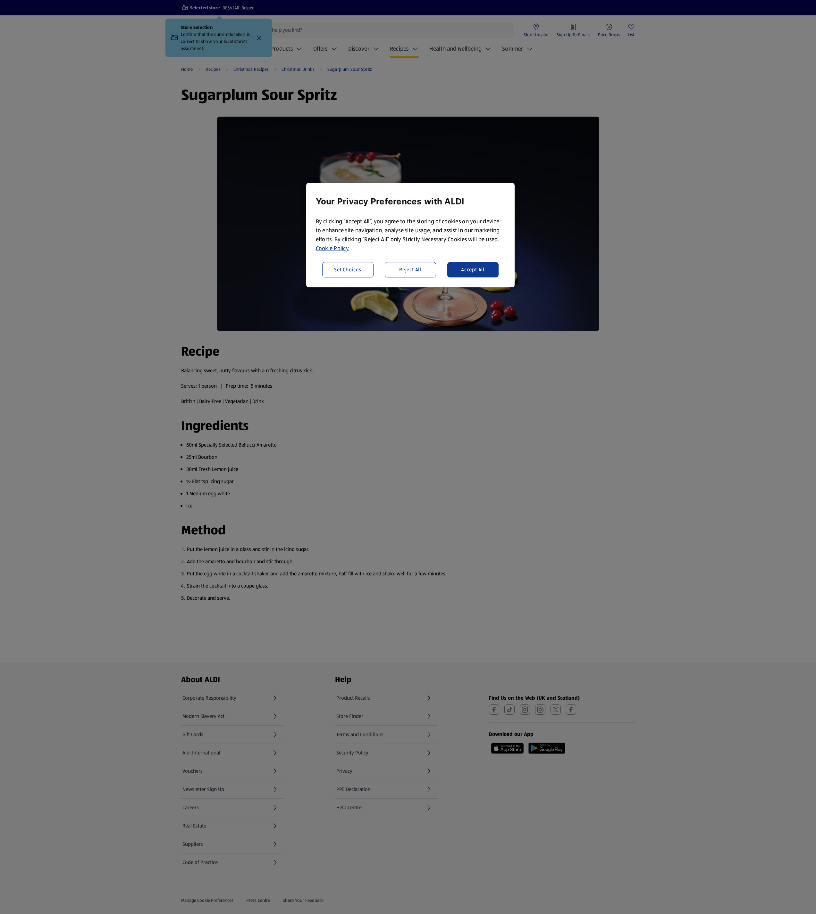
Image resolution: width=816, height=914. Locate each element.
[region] (410, 235)
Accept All (472, 269)
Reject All (410, 269)
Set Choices (347, 269)
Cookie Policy (332, 248)
